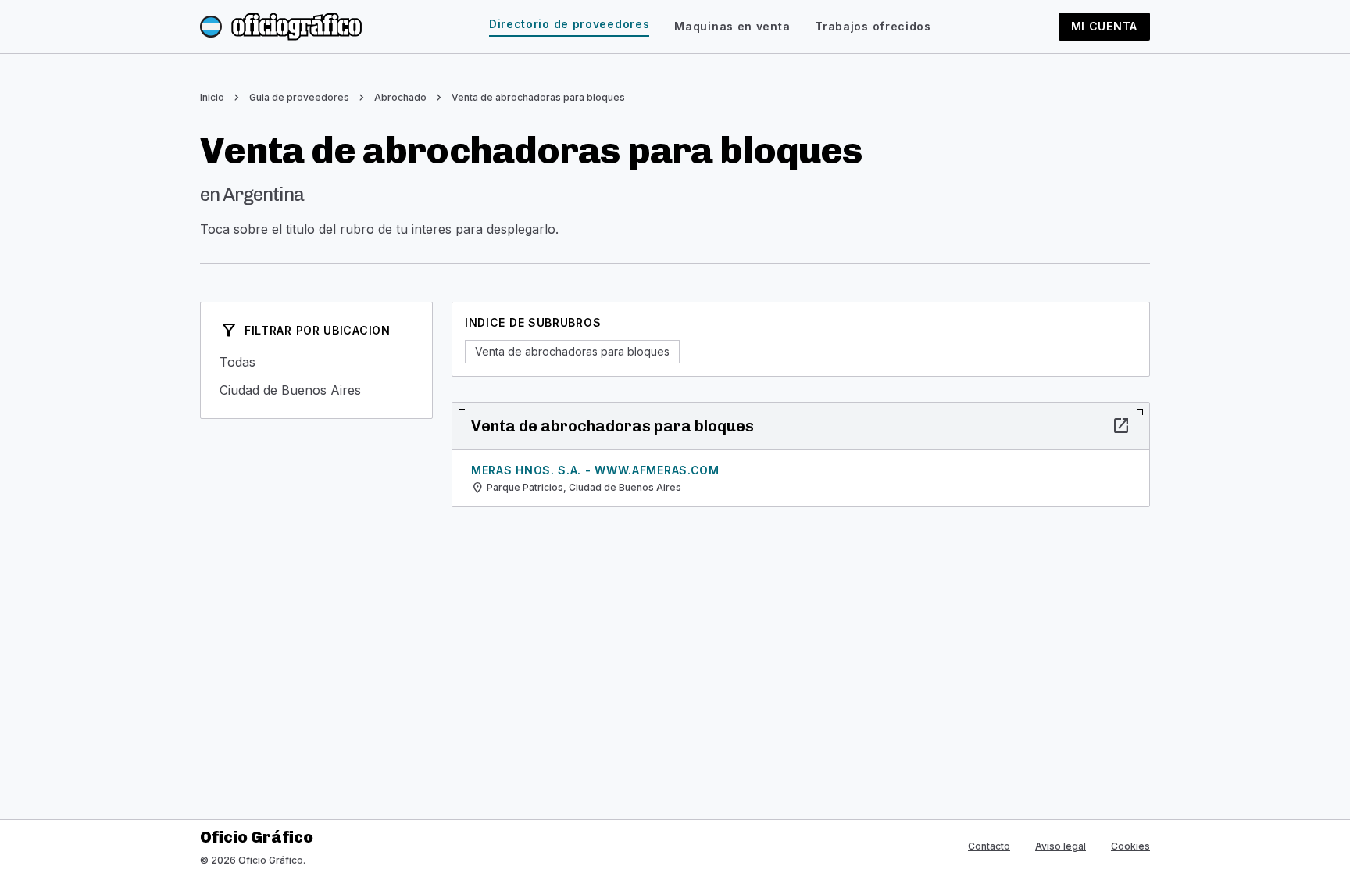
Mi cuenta (1104, 26)
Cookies (1130, 846)
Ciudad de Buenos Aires (316, 390)
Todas (316, 362)
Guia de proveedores (299, 97)
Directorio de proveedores (569, 23)
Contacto (989, 846)
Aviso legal (1060, 846)
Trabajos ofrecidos (873, 26)
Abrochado (400, 97)
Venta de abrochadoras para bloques (538, 97)
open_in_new (1121, 426)
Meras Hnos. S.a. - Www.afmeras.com (595, 470)
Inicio (212, 97)
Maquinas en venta (732, 26)
